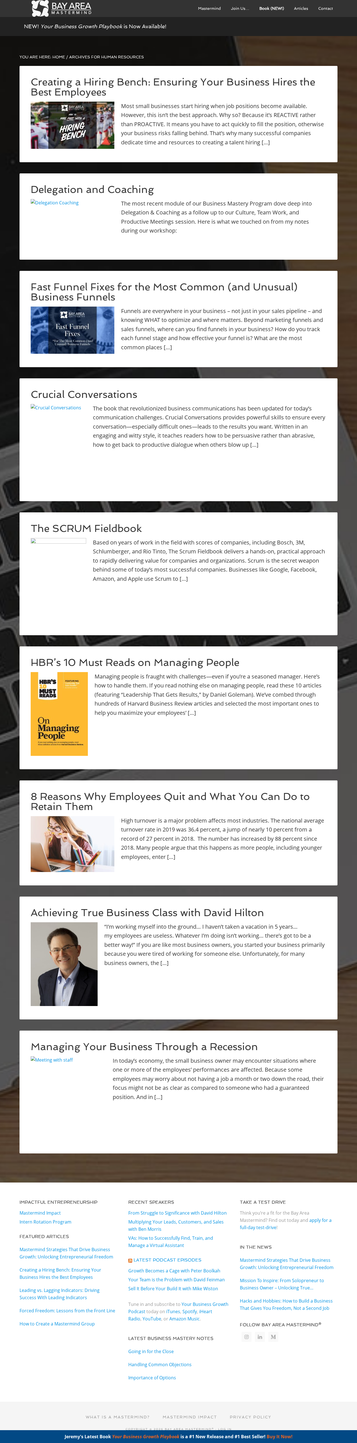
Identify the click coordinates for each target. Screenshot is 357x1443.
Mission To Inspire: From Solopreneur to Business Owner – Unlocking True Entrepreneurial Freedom (282, 1284)
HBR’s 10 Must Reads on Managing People (135, 662)
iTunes (173, 1311)
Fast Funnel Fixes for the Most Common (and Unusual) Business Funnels (164, 292)
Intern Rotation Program (45, 1222)
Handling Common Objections (160, 1364)
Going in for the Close (151, 1351)
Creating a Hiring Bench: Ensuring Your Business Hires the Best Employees (173, 87)
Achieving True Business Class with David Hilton (147, 913)
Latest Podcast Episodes (167, 1260)
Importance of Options (152, 1378)
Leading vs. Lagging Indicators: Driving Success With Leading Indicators (60, 1294)
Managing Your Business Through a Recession (144, 1047)
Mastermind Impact (40, 1213)
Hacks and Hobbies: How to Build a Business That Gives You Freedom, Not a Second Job (286, 1304)
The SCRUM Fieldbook (86, 528)
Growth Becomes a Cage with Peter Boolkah (174, 1271)
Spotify (189, 1311)
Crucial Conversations (84, 394)
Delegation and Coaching (92, 189)
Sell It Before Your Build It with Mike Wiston (173, 1289)
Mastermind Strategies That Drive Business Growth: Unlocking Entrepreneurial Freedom (66, 1253)
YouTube (152, 1319)
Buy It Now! (280, 1437)
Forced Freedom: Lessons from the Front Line (67, 1311)
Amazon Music (184, 1319)
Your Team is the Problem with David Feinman (176, 1280)
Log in (225, 1429)
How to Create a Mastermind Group (57, 1324)
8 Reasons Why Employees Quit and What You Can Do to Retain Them (170, 801)
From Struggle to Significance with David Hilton (177, 1213)
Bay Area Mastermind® (61, 8)
